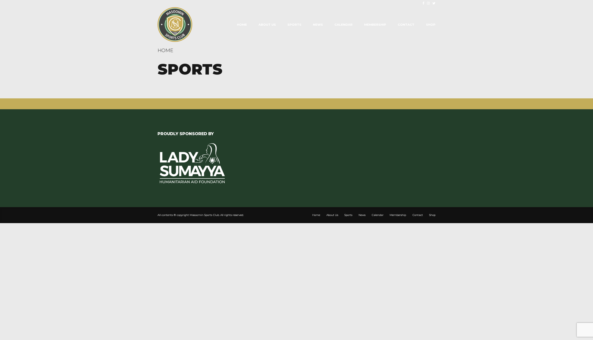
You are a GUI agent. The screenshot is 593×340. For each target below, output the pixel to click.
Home (242, 24)
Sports (294, 24)
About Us (267, 24)
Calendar (343, 24)
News (318, 24)
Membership (375, 24)
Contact (406, 24)
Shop (430, 24)
